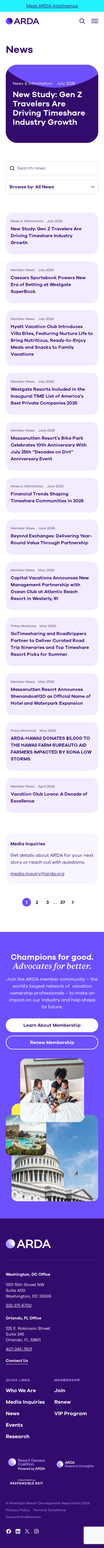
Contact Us (17, 1360)
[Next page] (72, 902)
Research (17, 1436)
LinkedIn (18, 1531)
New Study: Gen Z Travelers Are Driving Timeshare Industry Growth (49, 108)
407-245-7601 (19, 1349)
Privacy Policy (18, 1510)
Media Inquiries (25, 1401)
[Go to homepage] (23, 21)
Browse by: (32, 187)
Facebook (9, 1531)
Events (14, 1424)
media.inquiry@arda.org (37, 874)
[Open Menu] (95, 21)
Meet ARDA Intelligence (52, 6)
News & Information (33, 83)
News (12, 1413)
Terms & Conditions (49, 1510)
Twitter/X (27, 1531)
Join (59, 1390)
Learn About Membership (52, 1025)
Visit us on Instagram (36, 1531)
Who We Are (21, 1390)
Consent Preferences (23, 1517)
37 (62, 902)
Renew (62, 1401)
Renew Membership (52, 1042)
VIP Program (70, 1413)
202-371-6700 (18, 1305)
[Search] (80, 21)
